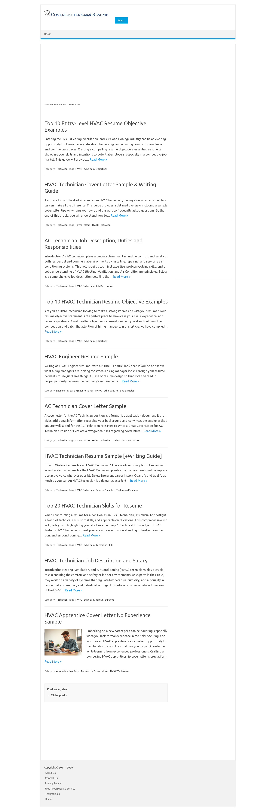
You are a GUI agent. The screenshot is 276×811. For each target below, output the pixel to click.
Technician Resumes (127, 490)
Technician (62, 169)
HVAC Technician (84, 169)
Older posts (57, 695)
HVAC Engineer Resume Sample (81, 356)
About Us (50, 772)
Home (47, 34)
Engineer (61, 390)
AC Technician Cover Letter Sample (85, 406)
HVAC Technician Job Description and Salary (96, 560)
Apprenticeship (64, 671)
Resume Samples (125, 390)
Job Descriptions (105, 286)
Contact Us (51, 778)
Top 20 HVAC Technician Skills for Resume (93, 505)
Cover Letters (82, 225)
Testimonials (52, 793)
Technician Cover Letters (125, 440)
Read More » (98, 159)
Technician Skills (104, 545)
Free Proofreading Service (60, 788)
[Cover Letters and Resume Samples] (76, 16)
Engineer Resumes (84, 390)
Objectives (101, 169)
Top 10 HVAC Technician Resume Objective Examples (106, 301)
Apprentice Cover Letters (94, 671)
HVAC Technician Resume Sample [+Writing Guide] (103, 456)
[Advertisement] (138, 70)
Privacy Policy (53, 783)
